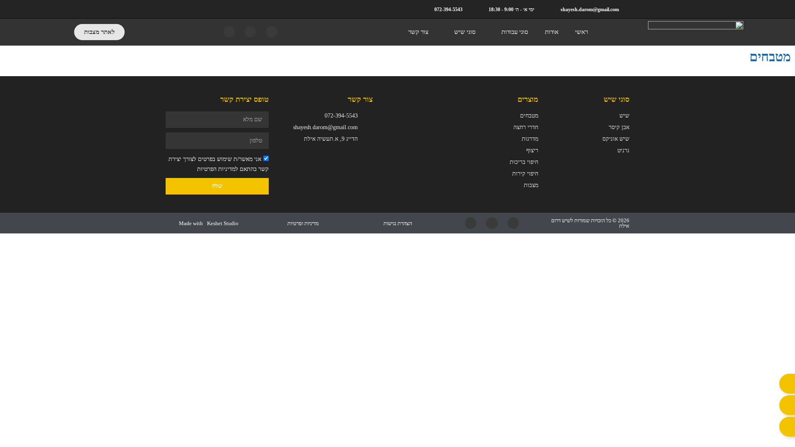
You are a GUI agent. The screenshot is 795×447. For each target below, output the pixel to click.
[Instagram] (229, 31)
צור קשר (418, 32)
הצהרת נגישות (397, 223)
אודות (552, 32)
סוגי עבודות (514, 32)
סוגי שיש (465, 32)
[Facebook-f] (246, 9)
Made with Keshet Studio (208, 223)
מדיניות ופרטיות (303, 223)
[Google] (250, 31)
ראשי (581, 32)
